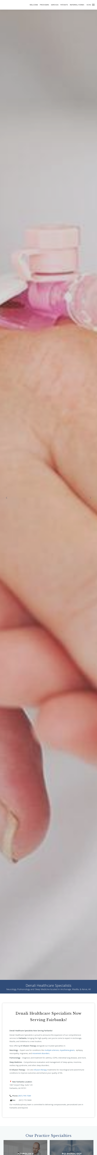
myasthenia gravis (67, 1050)
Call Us (48, 507)
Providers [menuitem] (44, 5)
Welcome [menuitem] (34, 5)
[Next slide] (90, 498)
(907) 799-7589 (24, 1095)
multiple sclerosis (52, 1050)
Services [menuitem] (55, 5)
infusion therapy (40, 1069)
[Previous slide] (6, 498)
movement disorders (40, 1053)
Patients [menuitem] (64, 5)
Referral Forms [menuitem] (77, 5)
